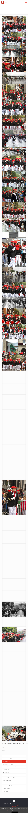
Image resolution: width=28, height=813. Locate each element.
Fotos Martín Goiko (7, 783)
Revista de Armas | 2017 (8, 764)
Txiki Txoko (5, 791)
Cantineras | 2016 (6, 769)
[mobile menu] (26, 2)
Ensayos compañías (7, 780)
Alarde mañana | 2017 (7, 758)
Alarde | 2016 (6, 772)
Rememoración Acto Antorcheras (9, 785)
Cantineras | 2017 (6, 756)
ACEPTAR (14, 812)
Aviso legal (16, 805)
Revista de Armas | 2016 (8, 775)
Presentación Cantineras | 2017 (9, 766)
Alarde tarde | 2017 (7, 761)
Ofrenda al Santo (6, 788)
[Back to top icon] (14, 801)
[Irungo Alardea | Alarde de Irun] (5, 2)
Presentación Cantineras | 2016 (9, 777)
